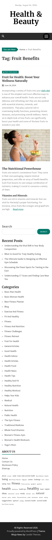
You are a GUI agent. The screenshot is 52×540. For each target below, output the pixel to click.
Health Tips (9, 375)
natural (40, 493)
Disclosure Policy (10, 465)
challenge (37, 479)
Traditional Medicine (14, 425)
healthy (33, 488)
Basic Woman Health (14, 296)
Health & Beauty (26, 17)
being (5, 479)
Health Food (10, 365)
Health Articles (11, 360)
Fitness (7, 321)
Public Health (10, 415)
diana (47, 479)
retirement (35, 497)
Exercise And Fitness (14, 311)
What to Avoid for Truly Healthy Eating (22, 253)
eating (4, 484)
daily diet (45, 90)
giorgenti (33, 484)
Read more (18, 209)
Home (5, 458)
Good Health (10, 351)
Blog (6, 306)
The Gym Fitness (12, 420)
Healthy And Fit (11, 380)
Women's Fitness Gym (14, 435)
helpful (47, 489)
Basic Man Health (12, 291)
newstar (4, 497)
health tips (22, 489)
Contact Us (7, 461)
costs (43, 479)
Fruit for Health (11, 341)
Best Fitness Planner (14, 301)
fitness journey (25, 484)
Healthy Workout (12, 390)
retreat (41, 497)
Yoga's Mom (10, 444)
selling (46, 497)
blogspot (24, 479)
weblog (22, 501)
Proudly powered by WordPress (22, 531)
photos (14, 497)
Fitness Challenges (13, 331)
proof (29, 497)
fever (8, 484)
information (11, 494)
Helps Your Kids (11, 395)
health (6, 488)
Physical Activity (21, 497)
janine (17, 494)
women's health (30, 501)
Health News (10, 370)
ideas (4, 493)
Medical (8, 400)
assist (14, 476)
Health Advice (10, 356)
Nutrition (8, 410)
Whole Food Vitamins (14, 430)
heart (42, 489)
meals (22, 493)
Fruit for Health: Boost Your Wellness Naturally (21, 79)
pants (9, 497)
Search (7, 226)
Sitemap (6, 468)
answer (9, 476)
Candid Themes (33, 534)
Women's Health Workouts (17, 439)
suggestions (7, 500)
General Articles (11, 346)
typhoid (15, 501)
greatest (39, 484)
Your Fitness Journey (8, 504)
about (4, 476)
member (28, 494)
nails (33, 494)
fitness (16, 483)
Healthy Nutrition (12, 385)
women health (42, 501)
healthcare (15, 489)
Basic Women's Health (42, 476)
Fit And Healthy (11, 316)
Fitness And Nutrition (14, 326)
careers (30, 479)
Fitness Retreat (11, 336)
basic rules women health (26, 476)
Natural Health (11, 405)
